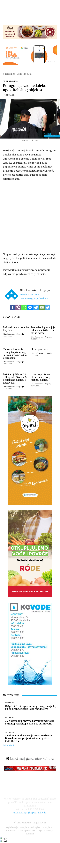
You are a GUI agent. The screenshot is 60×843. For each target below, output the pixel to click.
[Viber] (18, 307)
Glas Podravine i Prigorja (35, 290)
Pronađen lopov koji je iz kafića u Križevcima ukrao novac (43, 330)
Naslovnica (9, 73)
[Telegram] (36, 307)
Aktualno (9, 703)
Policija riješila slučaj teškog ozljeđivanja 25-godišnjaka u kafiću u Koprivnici (15, 378)
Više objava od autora (30, 294)
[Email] (42, 307)
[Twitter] (47, 307)
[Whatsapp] (24, 307)
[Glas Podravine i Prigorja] (11, 295)
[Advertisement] (30, 216)
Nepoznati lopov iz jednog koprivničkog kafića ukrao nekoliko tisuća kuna (15, 353)
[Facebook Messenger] (30, 307)
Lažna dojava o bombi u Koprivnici (16, 329)
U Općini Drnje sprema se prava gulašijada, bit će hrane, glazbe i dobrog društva (30, 707)
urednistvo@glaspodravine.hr (34, 298)
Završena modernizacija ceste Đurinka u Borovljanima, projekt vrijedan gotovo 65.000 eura (29, 738)
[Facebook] (12, 307)
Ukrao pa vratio (39, 349)
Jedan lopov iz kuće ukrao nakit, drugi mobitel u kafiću (41, 377)
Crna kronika (24, 73)
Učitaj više (8, 745)
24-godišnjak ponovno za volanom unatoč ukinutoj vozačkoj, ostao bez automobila (29, 722)
